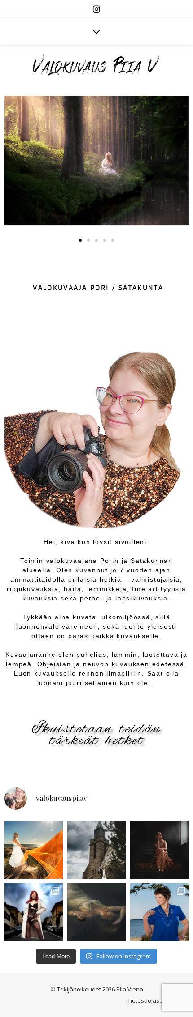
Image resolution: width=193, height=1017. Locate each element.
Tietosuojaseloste (151, 1000)
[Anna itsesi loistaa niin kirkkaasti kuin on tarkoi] (33, 850)
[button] (80, 240)
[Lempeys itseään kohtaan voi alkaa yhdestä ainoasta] (33, 912)
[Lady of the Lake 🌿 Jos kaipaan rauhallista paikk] (96, 912)
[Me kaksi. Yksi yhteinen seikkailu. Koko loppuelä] (96, 850)
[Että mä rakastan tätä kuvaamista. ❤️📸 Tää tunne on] (159, 850)
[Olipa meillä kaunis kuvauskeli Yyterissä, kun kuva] (159, 912)
